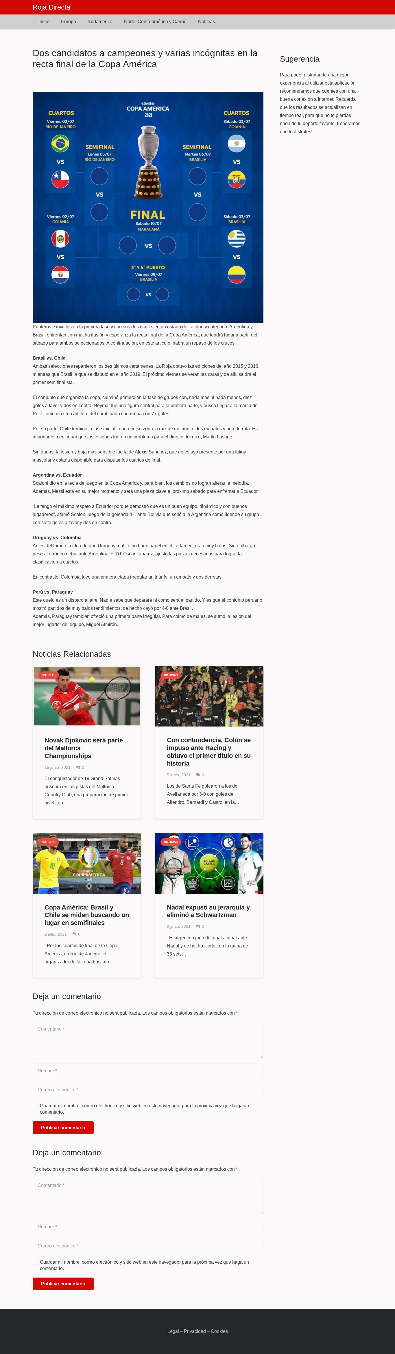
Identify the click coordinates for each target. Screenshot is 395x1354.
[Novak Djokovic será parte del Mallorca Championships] (87, 696)
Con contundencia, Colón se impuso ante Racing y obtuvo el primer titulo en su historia (209, 751)
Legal (173, 1331)
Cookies (219, 1331)
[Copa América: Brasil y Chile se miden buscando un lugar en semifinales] (87, 863)
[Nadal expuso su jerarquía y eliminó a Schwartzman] (209, 863)
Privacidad (195, 1331)
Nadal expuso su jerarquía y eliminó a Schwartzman (208, 911)
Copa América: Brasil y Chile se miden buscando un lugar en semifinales (87, 915)
